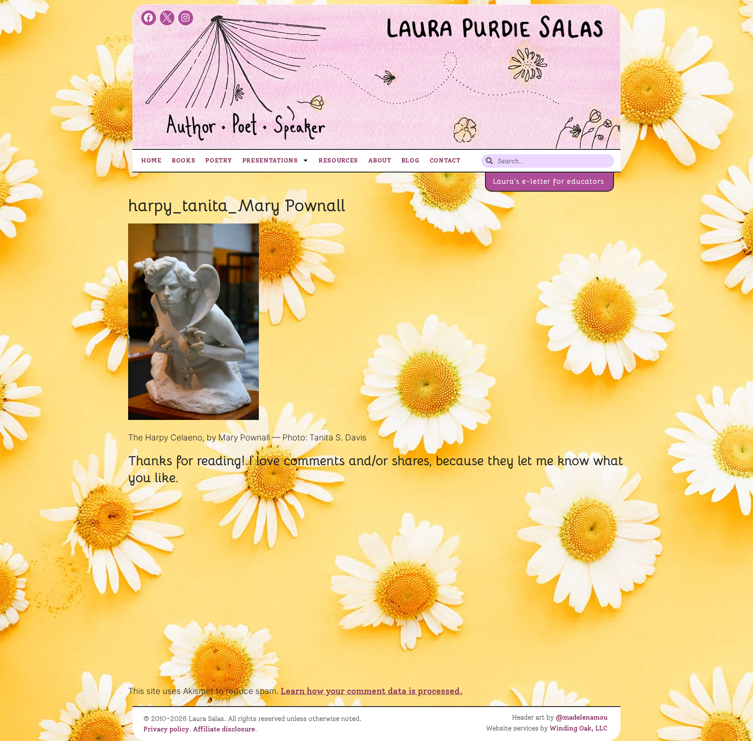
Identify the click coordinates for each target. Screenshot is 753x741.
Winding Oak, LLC (578, 728)
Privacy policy (166, 729)
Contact (445, 160)
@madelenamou (581, 717)
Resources (338, 160)
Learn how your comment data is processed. (372, 691)
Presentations (270, 160)
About (379, 160)
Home (151, 160)
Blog (410, 160)
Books (184, 160)
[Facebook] (148, 17)
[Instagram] (185, 17)
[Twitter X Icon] (167, 17)
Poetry (218, 160)
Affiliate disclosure (224, 729)
